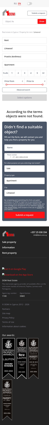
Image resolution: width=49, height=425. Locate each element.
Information (8, 247)
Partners (6, 309)
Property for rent (26, 32)
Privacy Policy (12, 207)
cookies (39, 207)
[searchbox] (27, 48)
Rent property (9, 252)
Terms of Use (8, 322)
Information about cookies (14, 326)
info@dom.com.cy (40, 235)
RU (15, 3)
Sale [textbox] (8, 168)
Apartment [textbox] (12, 180)
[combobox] (24, 40)
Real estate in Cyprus (10, 32)
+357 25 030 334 (38, 232)
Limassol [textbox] (11, 193)
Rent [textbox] (6, 40)
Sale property (9, 242)
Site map (6, 313)
